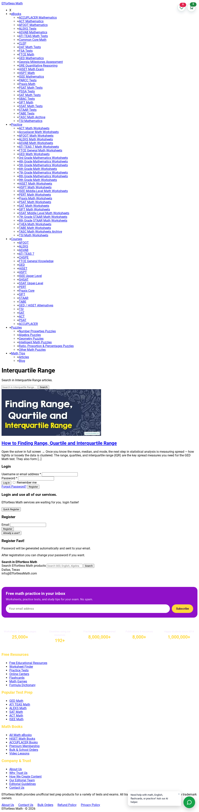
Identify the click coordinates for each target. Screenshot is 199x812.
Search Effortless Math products (24, 565)
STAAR (23, 298)
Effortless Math (12, 3)
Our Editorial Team (22, 780)
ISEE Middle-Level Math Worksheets (43, 191)
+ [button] (10, 14)
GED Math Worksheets (34, 154)
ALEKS (23, 246)
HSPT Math (27, 73)
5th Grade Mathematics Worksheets (43, 165)
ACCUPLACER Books (23, 742)
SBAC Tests (27, 99)
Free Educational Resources (28, 663)
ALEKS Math (18, 708)
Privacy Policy (90, 805)
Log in (6, 482)
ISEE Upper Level (30, 276)
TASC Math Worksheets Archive (40, 231)
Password (9, 478)
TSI (21, 309)
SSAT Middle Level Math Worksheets (44, 213)
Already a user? (11, 533)
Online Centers (19, 674)
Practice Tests (19, 670)
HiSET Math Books (22, 739)
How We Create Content (25, 776)
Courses (16, 239)
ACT (22, 316)
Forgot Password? (14, 486)
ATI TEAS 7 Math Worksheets (39, 147)
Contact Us (16, 787)
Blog (22, 361)
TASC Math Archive (32, 117)
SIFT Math (26, 102)
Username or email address (21, 474)
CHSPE (24, 257)
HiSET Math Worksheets (35, 183)
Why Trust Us (18, 773)
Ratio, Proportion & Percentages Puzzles (46, 346)
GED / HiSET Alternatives (36, 305)
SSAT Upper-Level (31, 283)
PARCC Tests (28, 80)
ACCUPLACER (28, 324)
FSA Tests (26, 51)
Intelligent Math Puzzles (35, 342)
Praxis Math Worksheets (35, 198)
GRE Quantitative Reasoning (38, 65)
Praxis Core (26, 290)
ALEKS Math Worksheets (36, 139)
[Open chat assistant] (189, 802)
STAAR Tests (28, 110)
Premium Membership (24, 746)
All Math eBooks (20, 735)
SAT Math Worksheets (34, 206)
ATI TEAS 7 (26, 254)
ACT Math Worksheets (34, 128)
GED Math (16, 701)
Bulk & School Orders (23, 750)
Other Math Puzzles (32, 350)
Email (5, 525)
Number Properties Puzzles (37, 331)
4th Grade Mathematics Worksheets (43, 161)
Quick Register (11, 509)
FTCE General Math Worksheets (40, 150)
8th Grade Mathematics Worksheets (43, 176)
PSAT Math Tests (31, 88)
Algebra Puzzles (30, 335)
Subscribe (182, 608)
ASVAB (23, 250)
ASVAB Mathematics (33, 32)
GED (22, 265)
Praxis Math (27, 84)
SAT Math (16, 712)
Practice (16, 124)
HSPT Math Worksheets (35, 187)
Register (33, 486)
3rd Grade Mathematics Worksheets (43, 158)
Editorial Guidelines (22, 784)
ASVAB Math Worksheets (36, 143)
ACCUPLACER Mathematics (38, 17)
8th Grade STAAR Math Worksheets (43, 220)
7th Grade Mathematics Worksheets (43, 172)
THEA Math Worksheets (35, 224)
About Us (15, 769)
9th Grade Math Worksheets (38, 180)
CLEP (22, 43)
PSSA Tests (27, 91)
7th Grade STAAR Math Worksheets (43, 217)
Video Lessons (19, 753)
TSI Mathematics (30, 121)
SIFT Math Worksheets (34, 209)
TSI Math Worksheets (33, 235)
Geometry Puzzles (31, 338)
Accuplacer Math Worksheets (39, 132)
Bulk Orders (45, 805)
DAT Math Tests (30, 47)
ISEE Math (16, 719)
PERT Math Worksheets (35, 195)
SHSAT (24, 279)
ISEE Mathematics (31, 76)
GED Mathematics (31, 58)
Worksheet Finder (21, 666)
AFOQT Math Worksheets (36, 136)
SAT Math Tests (30, 95)
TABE (22, 302)
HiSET (23, 268)
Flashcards (16, 678)
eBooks (16, 14)
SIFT (22, 294)
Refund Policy (67, 805)
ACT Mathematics (31, 21)
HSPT (23, 272)
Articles (24, 357)
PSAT (22, 320)
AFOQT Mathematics (33, 25)
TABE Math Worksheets (35, 228)
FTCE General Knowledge (36, 261)
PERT (22, 287)
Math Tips (18, 353)
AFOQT (24, 243)
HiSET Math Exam (31, 69)
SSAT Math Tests (31, 106)
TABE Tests (26, 113)
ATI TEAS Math (19, 704)
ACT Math (16, 715)
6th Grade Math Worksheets (38, 169)
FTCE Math (26, 54)
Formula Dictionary (22, 685)
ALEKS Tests (27, 28)
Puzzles (16, 327)
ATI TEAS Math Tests (33, 36)
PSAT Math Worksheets (35, 202)
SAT (21, 313)
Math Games (18, 681)
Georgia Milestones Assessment (41, 62)
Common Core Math (32, 40)
